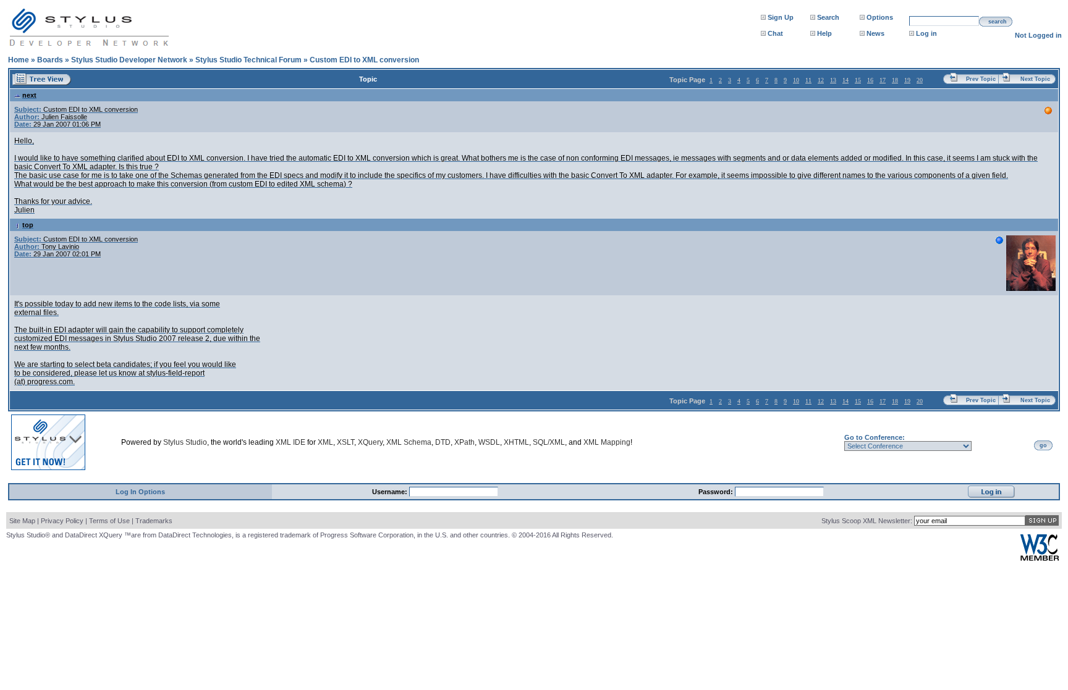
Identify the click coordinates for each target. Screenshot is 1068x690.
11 (808, 80)
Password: (716, 491)
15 (858, 80)
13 (833, 80)
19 (907, 80)
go (1043, 445)
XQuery (370, 442)
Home (18, 60)
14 (845, 80)
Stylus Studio (185, 442)
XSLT (345, 442)
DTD (443, 442)
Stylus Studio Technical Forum (248, 60)
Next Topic (1035, 79)
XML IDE (290, 442)
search (997, 22)
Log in (926, 33)
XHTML (516, 442)
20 (920, 80)
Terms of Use (109, 520)
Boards (50, 60)
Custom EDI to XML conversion (364, 60)
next (29, 95)
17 (882, 80)
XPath (464, 442)
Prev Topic (981, 79)
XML (325, 442)
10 (796, 80)
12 (821, 80)
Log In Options (140, 491)
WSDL (489, 442)
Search (828, 17)
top (27, 225)
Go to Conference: (874, 437)
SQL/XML (549, 442)
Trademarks (153, 520)
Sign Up (781, 17)
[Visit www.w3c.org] (1039, 558)
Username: (390, 491)
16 (870, 80)
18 (895, 80)
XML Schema (408, 442)
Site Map (22, 520)
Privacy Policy (62, 520)
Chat (775, 33)
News (875, 33)
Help (824, 33)
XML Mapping (606, 442)
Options (880, 17)
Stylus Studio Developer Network (129, 60)
